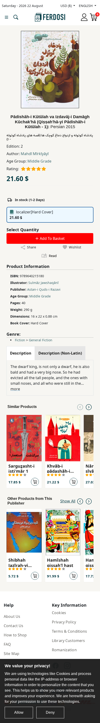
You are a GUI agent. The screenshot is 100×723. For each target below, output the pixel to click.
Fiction (20, 340)
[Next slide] (89, 406)
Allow (18, 712)
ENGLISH (86, 5)
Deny (50, 712)
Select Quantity (23, 229)
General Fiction (40, 340)
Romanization (64, 649)
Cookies (59, 612)
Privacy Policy (64, 622)
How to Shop (15, 635)
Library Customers (68, 640)
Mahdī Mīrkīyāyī (35, 153)
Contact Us (13, 625)
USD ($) (66, 5)
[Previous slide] (80, 406)
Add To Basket (52, 238)
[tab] (21, 353)
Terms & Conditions (69, 631)
